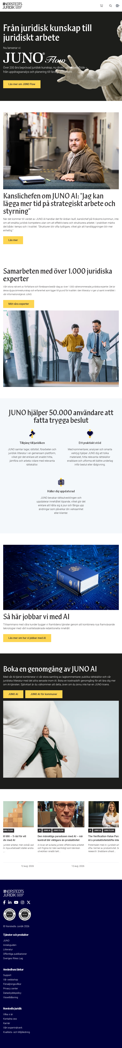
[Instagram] (24, 902)
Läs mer (13, 240)
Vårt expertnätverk (12, 1027)
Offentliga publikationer (15, 953)
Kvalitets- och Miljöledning (16, 1032)
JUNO (6, 940)
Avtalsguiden (9, 945)
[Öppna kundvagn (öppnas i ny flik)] (101, 6)
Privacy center (10, 988)
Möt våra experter (18, 303)
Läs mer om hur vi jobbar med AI (27, 637)
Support (7, 975)
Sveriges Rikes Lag (13, 958)
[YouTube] (17, 902)
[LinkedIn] (11, 902)
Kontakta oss (10, 1018)
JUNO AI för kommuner (43, 694)
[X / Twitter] (30, 902)
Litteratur (8, 949)
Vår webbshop (10, 979)
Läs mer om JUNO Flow (21, 84)
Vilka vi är (8, 1014)
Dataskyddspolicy (12, 993)
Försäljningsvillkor (12, 984)
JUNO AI (13, 694)
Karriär (6, 1023)
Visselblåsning (10, 997)
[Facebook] (5, 902)
